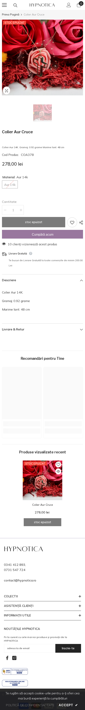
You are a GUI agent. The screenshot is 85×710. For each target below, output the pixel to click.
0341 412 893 (14, 565)
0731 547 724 (14, 570)
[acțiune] (80, 222)
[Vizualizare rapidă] (58, 471)
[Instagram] (14, 658)
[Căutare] (15, 5)
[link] (21, 423)
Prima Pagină (10, 14)
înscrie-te (68, 648)
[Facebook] (7, 658)
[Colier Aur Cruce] (42, 480)
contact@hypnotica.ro (20, 580)
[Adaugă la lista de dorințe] (72, 222)
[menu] (4, 5)
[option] (42, 57)
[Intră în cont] (69, 5)
